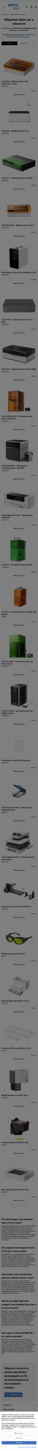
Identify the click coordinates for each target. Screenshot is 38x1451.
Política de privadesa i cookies (27, 1447)
